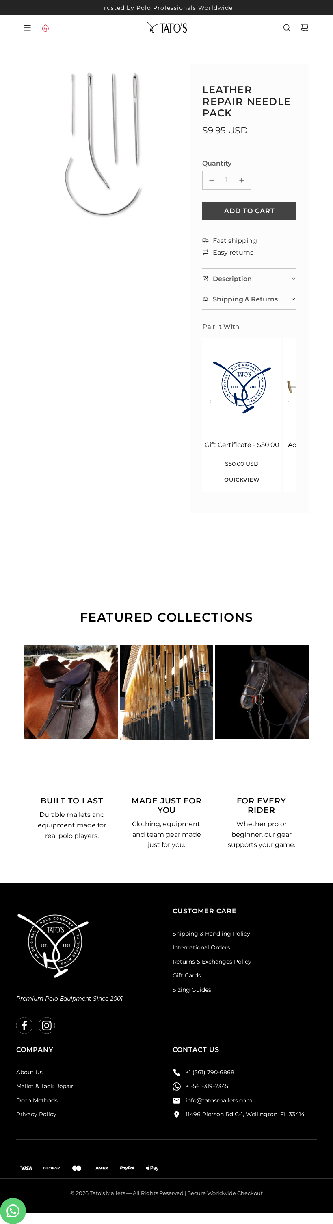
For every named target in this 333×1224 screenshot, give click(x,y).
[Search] (287, 28)
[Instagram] (47, 1025)
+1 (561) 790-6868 (210, 1072)
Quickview (242, 479)
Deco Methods (37, 1100)
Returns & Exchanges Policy (212, 961)
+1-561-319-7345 (207, 1086)
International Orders (201, 947)
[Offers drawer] (45, 28)
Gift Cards (187, 975)
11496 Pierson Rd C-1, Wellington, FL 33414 (245, 1114)
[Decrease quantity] (212, 180)
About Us (29, 1072)
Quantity (216, 163)
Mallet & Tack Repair (45, 1086)
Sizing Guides (192, 989)
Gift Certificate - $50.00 (242, 445)
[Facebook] (24, 1025)
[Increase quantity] (242, 180)
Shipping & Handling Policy (211, 933)
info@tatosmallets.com (219, 1100)
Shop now (71, 721)
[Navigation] (27, 28)
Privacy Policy (36, 1114)
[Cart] (305, 28)
